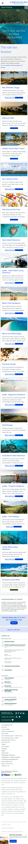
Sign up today (14, 128)
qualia (7, 655)
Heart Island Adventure (11, 240)
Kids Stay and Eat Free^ (11, 209)
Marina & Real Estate (8, 740)
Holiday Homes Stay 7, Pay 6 (13, 148)
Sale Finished (6, 7)
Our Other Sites (6, 761)
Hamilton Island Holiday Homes (12, 659)
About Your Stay (7, 763)
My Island (4, 733)
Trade (3, 744)
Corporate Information (9, 759)
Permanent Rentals (8, 755)
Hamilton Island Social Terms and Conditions (11, 833)
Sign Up (14, 622)
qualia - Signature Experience (13, 395)
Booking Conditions (7, 828)
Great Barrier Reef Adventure (13, 456)
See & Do (4, 727)
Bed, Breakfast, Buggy (10, 87)
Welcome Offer (8, 118)
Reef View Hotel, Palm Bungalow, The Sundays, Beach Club (14, 651)
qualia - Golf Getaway (10, 516)
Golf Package (7, 425)
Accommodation (6, 725)
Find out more (19, 97)
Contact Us (5, 766)
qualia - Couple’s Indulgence (13, 486)
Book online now (10, 97)
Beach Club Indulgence (11, 303)
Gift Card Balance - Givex (10, 738)
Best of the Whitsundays (11, 334)
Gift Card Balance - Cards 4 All (12, 735)
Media (3, 751)
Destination (5, 742)
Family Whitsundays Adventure (10, 548)
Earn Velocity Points (10, 179)
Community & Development (10, 757)
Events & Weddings (7, 731)
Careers (4, 748)
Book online (9, 526)
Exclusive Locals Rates (11, 580)
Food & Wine (5, 729)
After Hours (7, 662)
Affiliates (4, 753)
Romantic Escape (9, 364)
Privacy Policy (6, 824)
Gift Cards (5, 746)
